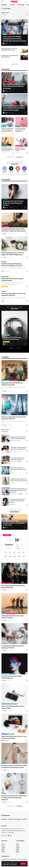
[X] (11, 170)
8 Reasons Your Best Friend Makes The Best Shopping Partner (13, 203)
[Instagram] (24, 170)
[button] (23, 864)
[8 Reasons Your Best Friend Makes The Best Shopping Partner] (14, 191)
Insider (4, 126)
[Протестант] (14, 1)
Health (5, 34)
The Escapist (6, 81)
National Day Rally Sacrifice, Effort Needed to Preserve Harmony (14, 86)
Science (10, 34)
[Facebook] (4, 170)
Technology (5, 276)
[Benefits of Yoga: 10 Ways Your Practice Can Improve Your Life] (5, 481)
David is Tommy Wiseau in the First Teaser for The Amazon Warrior (7, 130)
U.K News (13, 81)
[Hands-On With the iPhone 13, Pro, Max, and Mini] (14, 694)
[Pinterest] (18, 170)
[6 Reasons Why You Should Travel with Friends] (21, 142)
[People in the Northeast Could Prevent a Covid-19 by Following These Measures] (14, 783)
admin (6, 43)
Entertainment (7, 103)
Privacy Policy (6, 864)
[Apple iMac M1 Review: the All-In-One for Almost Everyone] (5, 449)
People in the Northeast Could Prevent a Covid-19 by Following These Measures (14, 797)
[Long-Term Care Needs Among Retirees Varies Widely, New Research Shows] (14, 26)
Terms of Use (14, 864)
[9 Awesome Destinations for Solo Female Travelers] (14, 603)
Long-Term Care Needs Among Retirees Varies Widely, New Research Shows (14, 39)
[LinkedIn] (11, 836)
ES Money (14, 440)
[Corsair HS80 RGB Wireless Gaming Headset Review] (14, 328)
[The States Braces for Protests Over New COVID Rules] (24, 57)
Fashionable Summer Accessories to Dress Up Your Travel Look (7, 149)
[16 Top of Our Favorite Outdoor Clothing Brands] (14, 663)
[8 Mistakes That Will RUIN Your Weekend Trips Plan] (14, 370)
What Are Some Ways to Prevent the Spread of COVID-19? (18, 469)
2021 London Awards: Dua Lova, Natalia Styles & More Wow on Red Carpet (14, 108)
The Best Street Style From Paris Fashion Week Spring (20, 130)
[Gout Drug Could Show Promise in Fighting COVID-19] (14, 633)
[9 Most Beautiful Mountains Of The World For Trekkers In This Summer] (14, 220)
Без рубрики (5, 431)
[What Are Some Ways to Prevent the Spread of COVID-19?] (14, 404)
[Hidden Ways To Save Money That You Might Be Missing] (5, 439)
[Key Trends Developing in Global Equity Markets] (5, 460)
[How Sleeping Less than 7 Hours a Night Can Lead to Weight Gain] (14, 243)
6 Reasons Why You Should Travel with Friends (20, 149)
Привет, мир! (5, 12)
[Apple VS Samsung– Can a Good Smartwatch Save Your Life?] (24, 50)
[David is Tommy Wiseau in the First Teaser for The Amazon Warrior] (7, 122)
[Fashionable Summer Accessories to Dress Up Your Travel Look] (7, 142)
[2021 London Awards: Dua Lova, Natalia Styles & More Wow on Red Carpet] (5, 491)
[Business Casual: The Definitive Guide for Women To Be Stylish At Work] (14, 753)
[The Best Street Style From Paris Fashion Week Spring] (21, 122)
